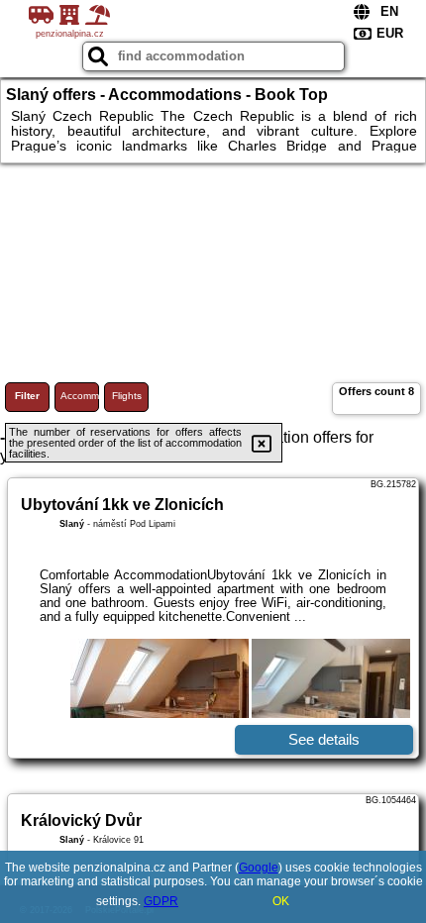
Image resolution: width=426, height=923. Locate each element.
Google (258, 867)
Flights (127, 395)
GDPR (161, 901)
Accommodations (79, 395)
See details (324, 739)
